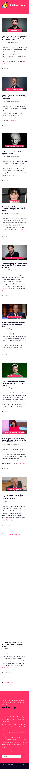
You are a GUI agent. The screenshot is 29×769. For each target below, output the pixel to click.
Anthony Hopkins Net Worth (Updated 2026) (12, 152)
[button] (21, 10)
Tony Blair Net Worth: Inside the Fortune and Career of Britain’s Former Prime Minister (13, 496)
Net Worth (7, 68)
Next (12, 682)
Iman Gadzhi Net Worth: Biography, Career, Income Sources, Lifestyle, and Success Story (14, 37)
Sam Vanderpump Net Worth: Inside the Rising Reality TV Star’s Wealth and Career (14, 265)
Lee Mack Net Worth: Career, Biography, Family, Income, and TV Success (14, 644)
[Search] (23, 756)
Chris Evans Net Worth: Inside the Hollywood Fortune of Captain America (13, 383)
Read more (13, 120)
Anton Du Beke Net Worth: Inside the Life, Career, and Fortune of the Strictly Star (14, 96)
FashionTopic (17, 4)
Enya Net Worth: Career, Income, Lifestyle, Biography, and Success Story (13, 208)
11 (8, 682)
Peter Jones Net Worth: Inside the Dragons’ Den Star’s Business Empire (13, 324)
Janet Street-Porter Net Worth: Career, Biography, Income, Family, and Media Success (14, 440)
